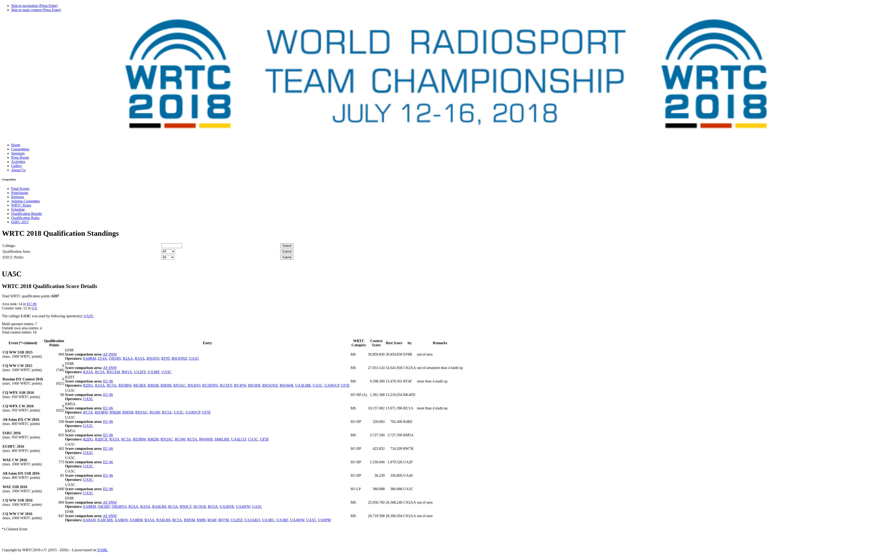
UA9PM (324, 520)
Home (15, 145)
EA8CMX (105, 520)
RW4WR (286, 385)
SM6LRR (222, 439)
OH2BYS (119, 507)
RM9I (201, 520)
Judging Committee (25, 201)
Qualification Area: (16, 251)
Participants (19, 193)
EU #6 (31, 304)
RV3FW (240, 385)
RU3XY (226, 385)
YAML (102, 550)
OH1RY (115, 358)
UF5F (345, 385)
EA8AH (89, 520)
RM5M (166, 385)
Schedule (18, 209)
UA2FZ (140, 372)
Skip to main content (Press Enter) (36, 10)
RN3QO (153, 358)
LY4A (102, 358)
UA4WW (243, 507)
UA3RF (154, 372)
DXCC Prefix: (13, 257)
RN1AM (113, 372)
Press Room (20, 157)
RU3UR (199, 507)
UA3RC (268, 520)
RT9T (165, 358)
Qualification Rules (25, 218)
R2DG (88, 385)
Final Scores (20, 189)
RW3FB (254, 385)
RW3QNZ (179, 358)
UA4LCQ (238, 439)
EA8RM (89, 358)
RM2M (153, 385)
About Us (18, 170)
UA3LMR (303, 385)
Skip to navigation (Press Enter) (34, 6)
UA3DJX (227, 507)
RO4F (211, 520)
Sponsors (18, 153)
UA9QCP (332, 385)
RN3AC (179, 385)
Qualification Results (26, 214)
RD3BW (124, 385)
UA (34, 308)
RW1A (127, 372)
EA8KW (121, 520)
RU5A (167, 412)
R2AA (128, 358)
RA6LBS (159, 507)
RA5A (140, 358)
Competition (20, 149)
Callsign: (9, 246)
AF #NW (110, 354)
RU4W (155, 412)
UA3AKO (252, 520)
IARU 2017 (20, 222)
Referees (17, 197)
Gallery (16, 166)
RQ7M (223, 520)
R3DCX (101, 439)
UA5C (89, 316)
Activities (18, 162)
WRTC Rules (21, 205)
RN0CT (186, 507)
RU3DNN (210, 385)
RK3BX (139, 385)
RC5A (100, 372)
